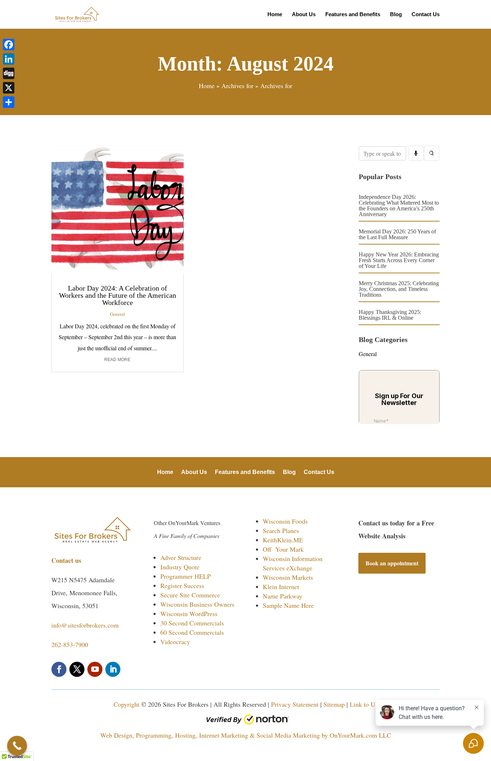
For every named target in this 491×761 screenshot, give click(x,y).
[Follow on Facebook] (58, 669)
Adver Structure (180, 557)
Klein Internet (281, 586)
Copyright (126, 704)
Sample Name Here (288, 605)
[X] (8, 88)
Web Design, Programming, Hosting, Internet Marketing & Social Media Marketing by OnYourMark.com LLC (245, 735)
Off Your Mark (283, 549)
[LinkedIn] (8, 59)
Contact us (67, 560)
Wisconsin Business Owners (197, 604)
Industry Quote (179, 566)
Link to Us (364, 704)
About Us (304, 14)
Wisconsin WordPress (188, 613)
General (117, 314)
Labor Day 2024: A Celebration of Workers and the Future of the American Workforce (117, 295)
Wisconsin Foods (285, 521)
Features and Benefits (352, 14)
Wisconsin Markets (288, 577)
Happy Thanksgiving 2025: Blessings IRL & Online (390, 315)
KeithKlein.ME (283, 540)
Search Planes (281, 530)
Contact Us (426, 14)
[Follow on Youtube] (94, 669)
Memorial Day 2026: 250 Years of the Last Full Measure (397, 234)
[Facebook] (8, 44)
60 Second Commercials (192, 632)
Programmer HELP (185, 576)
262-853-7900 (69, 644)
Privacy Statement (294, 704)
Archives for (237, 85)
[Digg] (8, 73)
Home (274, 14)
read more (117, 359)
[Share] (8, 102)
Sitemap (334, 704)
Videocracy (175, 641)
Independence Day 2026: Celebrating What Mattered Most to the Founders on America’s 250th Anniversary (399, 205)
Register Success (182, 585)
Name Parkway (282, 596)
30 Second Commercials (192, 623)
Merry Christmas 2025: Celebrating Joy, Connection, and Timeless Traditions (399, 289)
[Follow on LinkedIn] (112, 669)
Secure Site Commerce (190, 595)
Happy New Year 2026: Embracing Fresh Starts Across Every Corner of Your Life (399, 260)
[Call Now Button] (17, 746)
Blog (396, 14)
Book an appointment (392, 563)
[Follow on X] (76, 669)
